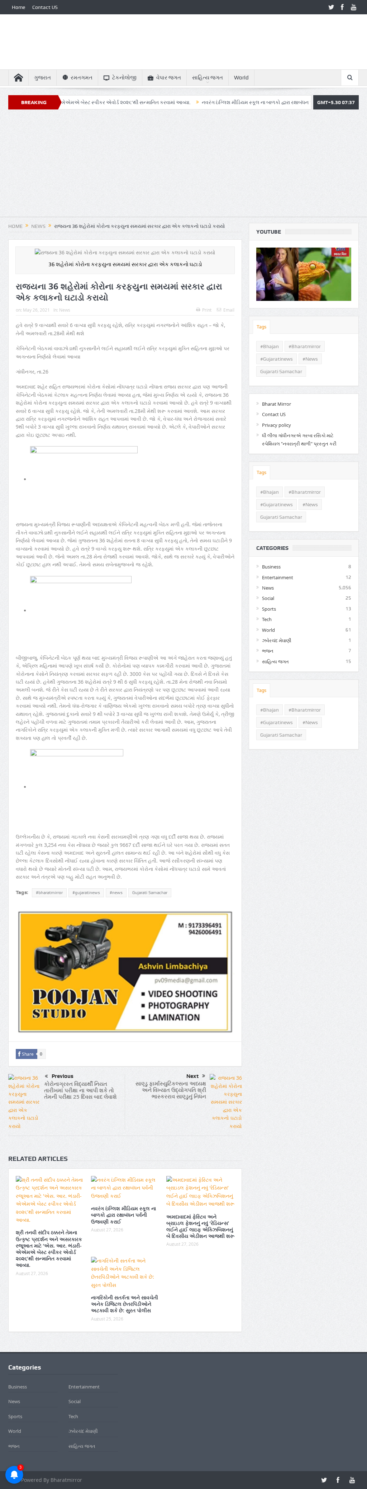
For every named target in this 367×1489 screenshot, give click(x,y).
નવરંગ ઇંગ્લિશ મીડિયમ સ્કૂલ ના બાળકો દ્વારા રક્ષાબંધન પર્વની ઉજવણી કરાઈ (240, 102)
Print (206, 310)
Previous (62, 1076)
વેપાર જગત (168, 77)
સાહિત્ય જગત (207, 77)
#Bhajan (269, 346)
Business (271, 566)
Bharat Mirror (276, 404)
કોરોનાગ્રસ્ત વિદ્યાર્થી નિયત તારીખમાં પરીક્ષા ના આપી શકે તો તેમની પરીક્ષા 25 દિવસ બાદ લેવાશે (80, 1090)
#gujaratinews (86, 892)
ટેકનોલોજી (124, 77)
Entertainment (277, 577)
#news (116, 892)
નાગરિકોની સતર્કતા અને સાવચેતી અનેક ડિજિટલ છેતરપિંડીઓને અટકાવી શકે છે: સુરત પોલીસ (124, 1304)
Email (228, 310)
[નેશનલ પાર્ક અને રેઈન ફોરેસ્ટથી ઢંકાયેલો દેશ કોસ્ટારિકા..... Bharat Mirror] (303, 274)
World (241, 77)
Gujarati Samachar (149, 892)
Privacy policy (276, 425)
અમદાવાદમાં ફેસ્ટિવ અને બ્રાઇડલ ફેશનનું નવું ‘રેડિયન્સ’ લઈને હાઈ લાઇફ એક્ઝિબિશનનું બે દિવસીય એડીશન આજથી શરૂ (200, 1226)
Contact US (45, 7)
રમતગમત (81, 77)
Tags (261, 326)
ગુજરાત (42, 77)
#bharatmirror (49, 892)
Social (268, 598)
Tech (267, 619)
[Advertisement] (183, 167)
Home (18, 7)
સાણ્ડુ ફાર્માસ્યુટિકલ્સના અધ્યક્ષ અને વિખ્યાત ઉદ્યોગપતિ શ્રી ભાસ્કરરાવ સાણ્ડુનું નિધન (170, 1090)
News (64, 310)
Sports (269, 609)
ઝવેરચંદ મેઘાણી (276, 640)
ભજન (267, 651)
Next (192, 1076)
